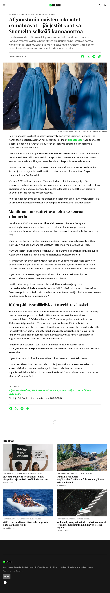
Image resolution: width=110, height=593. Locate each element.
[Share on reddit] (94, 56)
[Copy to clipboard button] (99, 56)
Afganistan (40, 14)
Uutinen (13, 14)
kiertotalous (87, 473)
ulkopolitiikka (30, 14)
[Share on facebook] (83, 56)
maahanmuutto (35, 519)
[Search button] (99, 5)
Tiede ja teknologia (71, 519)
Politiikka (20, 14)
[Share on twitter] (88, 56)
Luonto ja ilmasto (71, 473)
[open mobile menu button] (4, 5)
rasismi (39, 473)
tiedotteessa (75, 139)
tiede (81, 519)
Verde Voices (18, 571)
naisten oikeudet (51, 14)
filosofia (87, 519)
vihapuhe (33, 473)
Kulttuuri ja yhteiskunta (19, 473)
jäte (80, 473)
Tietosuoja (7, 571)
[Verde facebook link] (5, 582)
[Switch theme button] (105, 5)
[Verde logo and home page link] (55, 5)
